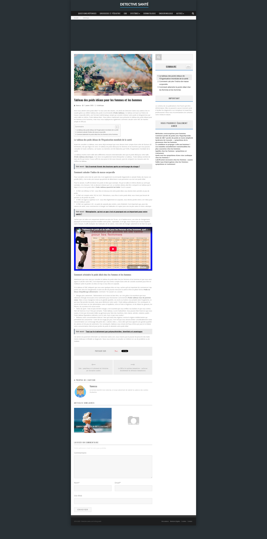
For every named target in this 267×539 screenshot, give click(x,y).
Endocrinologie (166, 13)
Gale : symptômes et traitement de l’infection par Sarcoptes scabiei (93, 369)
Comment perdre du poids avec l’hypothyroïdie (173, 136)
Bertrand (86, 430)
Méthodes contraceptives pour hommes (170, 133)
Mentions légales (175, 521)
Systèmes (134, 13)
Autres (179, 13)
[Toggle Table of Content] (116, 127)
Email (118, 482)
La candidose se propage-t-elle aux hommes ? (172, 144)
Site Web (78, 495)
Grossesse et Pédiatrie (110, 13)
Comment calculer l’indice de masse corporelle (91, 132)
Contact (190, 521)
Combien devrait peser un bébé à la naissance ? (93, 426)
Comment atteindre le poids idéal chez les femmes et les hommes (97, 134)
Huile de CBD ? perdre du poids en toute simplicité (174, 138)
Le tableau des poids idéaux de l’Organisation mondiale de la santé (97, 130)
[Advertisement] (133, 35)
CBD (125, 13)
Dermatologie (150, 13)
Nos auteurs (165, 521)
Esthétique (100, 105)
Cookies (183, 521)
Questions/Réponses (87, 13)
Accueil (76, 18)
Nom (76, 482)
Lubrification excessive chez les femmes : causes (174, 160)
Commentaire (80, 453)
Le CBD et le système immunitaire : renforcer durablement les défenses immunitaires (133, 369)
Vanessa (78, 105)
